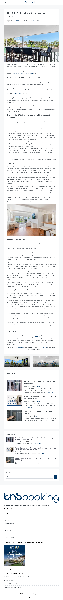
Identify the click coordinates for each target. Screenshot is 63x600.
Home (6, 517)
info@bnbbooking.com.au (13, 587)
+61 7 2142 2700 (23, 573)
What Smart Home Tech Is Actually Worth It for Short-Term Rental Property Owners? (35, 448)
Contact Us (8, 530)
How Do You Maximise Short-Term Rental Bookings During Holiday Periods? (34, 438)
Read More (50, 392)
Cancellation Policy (10, 534)
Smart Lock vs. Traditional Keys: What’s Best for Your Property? (35, 459)
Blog (33, 20)
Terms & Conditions (10, 537)
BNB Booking (15, 20)
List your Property (10, 523)
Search (7, 520)
